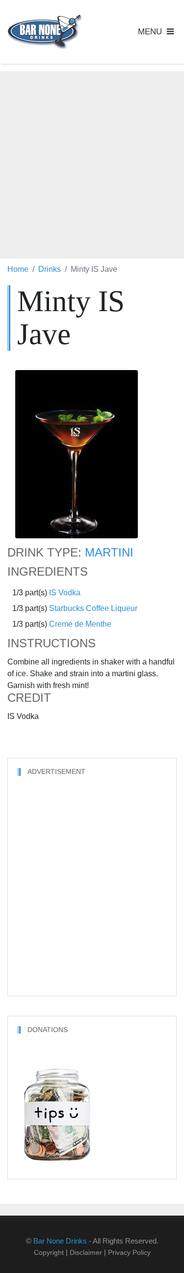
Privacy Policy (129, 1252)
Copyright (49, 1252)
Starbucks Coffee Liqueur (93, 608)
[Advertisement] (92, 163)
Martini (109, 552)
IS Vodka (64, 592)
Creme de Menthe (80, 624)
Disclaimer (86, 1252)
